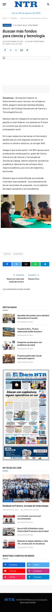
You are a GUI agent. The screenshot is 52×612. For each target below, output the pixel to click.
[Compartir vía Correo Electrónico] (21, 50)
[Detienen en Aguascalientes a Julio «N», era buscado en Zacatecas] (9, 544)
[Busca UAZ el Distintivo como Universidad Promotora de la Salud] (9, 531)
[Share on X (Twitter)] (10, 50)
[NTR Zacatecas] (26, 4)
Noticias (7, 25)
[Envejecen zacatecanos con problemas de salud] (9, 345)
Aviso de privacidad (28, 602)
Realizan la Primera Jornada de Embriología (25, 505)
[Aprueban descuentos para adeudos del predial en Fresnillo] (9, 318)
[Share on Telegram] (27, 50)
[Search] (48, 4)
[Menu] (4, 4)
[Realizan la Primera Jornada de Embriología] (26, 488)
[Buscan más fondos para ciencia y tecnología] (26, 58)
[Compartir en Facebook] (5, 50)
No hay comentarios (35, 41)
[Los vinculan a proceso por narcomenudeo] (9, 519)
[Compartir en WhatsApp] (16, 50)
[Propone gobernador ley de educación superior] (9, 358)
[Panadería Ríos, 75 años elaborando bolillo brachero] (9, 332)
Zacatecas (18, 254)
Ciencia (7, 254)
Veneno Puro (33, 279)
